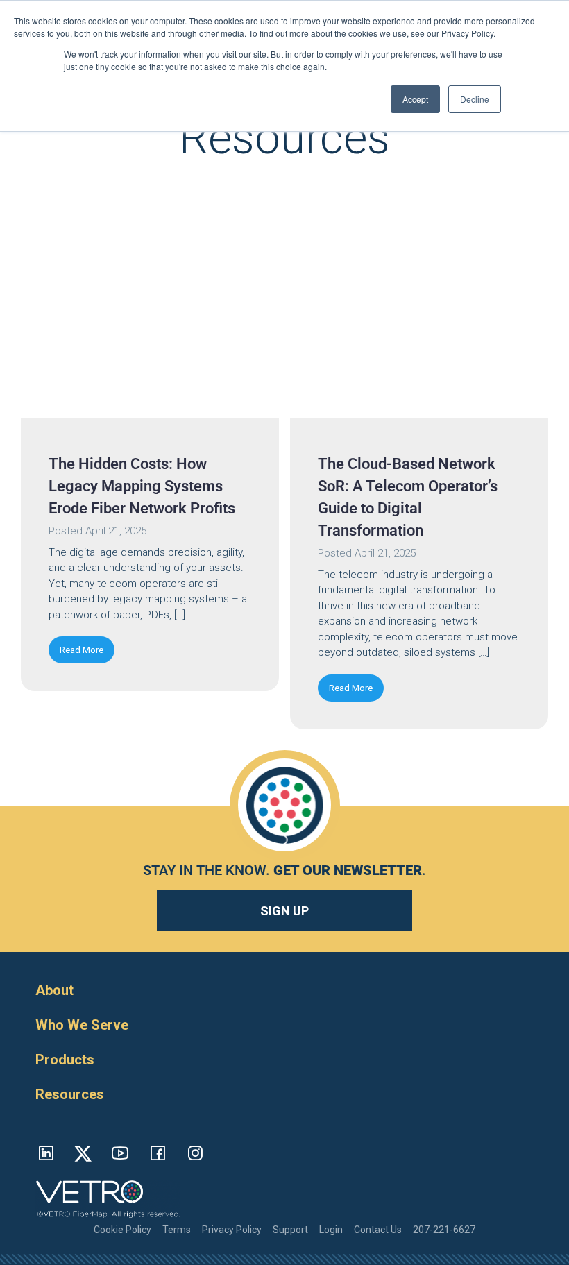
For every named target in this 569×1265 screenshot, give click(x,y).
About (54, 990)
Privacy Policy (232, 1229)
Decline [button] (474, 99)
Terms (176, 1229)
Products (64, 1059)
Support (290, 1229)
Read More (81, 650)
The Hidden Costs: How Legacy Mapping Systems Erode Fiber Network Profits (142, 486)
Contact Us (378, 1229)
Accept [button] (415, 99)
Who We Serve (81, 1025)
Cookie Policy (122, 1229)
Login (331, 1229)
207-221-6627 (444, 1229)
